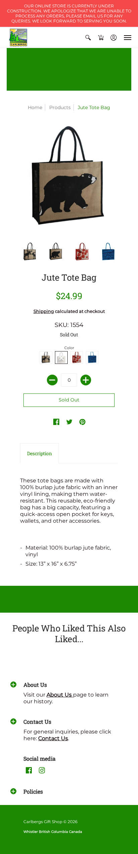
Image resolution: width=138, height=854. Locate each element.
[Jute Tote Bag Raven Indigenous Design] (108, 252)
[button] (88, 38)
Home (35, 107)
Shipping (43, 311)
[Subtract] (52, 380)
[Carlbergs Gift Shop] (18, 38)
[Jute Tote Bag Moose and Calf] (30, 252)
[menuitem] (88, 38)
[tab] (39, 453)
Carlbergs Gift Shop (42, 821)
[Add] (85, 380)
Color (69, 347)
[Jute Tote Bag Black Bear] (56, 252)
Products (60, 107)
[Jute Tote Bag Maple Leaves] (82, 252)
